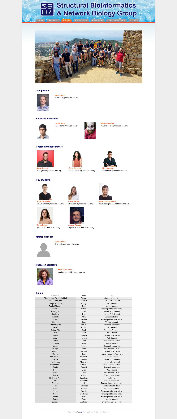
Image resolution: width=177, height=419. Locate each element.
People (66, 20)
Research (53, 20)
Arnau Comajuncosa (107, 201)
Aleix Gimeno (42, 168)
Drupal (79, 412)
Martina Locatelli (65, 269)
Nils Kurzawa (107, 168)
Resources (97, 20)
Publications (81, 20)
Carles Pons (60, 123)
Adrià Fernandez (44, 201)
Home (41, 20)
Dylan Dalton (60, 241)
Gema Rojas (42, 225)
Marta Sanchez (74, 168)
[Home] (88, 9)
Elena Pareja (73, 201)
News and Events (116, 20)
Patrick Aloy (60, 95)
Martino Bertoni (107, 123)
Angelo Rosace (74, 225)
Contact (134, 20)
